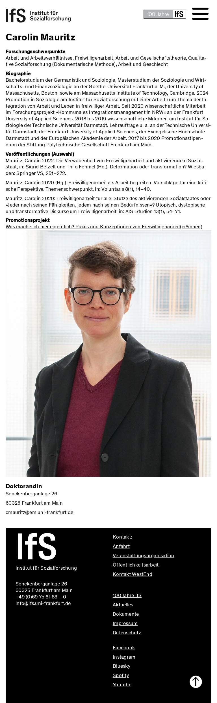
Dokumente (126, 614)
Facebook (124, 648)
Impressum (125, 623)
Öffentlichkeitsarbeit (136, 565)
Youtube (122, 685)
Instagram (124, 657)
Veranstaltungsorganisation (143, 555)
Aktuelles (123, 605)
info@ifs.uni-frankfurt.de (140, 586)
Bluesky (121, 666)
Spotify (121, 675)
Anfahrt (121, 546)
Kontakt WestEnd (132, 574)
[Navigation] (200, 14)
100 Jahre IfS (127, 595)
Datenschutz (127, 633)
